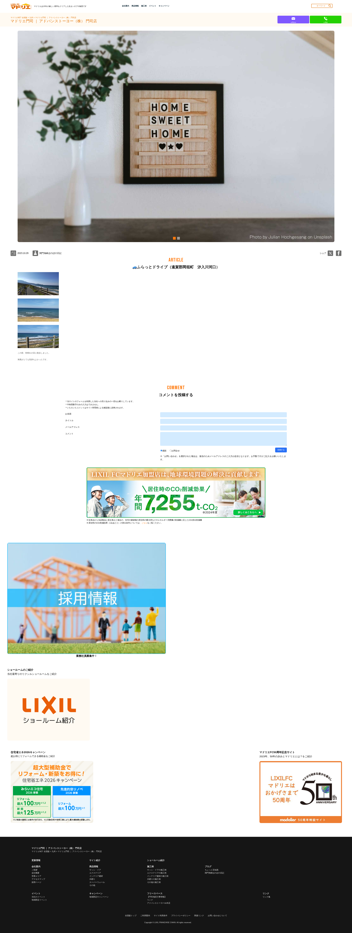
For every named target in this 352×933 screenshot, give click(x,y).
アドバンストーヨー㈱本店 (158, 903)
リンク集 (266, 897)
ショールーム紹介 (156, 860)
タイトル (69, 420)
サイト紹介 (94, 860)
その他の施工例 (154, 882)
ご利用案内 (145, 915)
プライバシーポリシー (180, 915)
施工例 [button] (144, 6)
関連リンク (199, 915)
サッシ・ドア (95, 870)
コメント (69, 433)
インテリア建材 (96, 876)
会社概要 (35, 873)
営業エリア (36, 876)
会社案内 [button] (125, 6)
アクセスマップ (38, 879)
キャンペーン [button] (164, 6)
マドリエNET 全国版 (19, 18)
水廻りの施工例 (154, 879)
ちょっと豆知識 (211, 870)
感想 (164, 451)
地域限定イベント (39, 900)
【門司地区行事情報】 (156, 897)
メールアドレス (72, 427)
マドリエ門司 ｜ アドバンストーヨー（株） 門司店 (55, 18)
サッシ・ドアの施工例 (156, 870)
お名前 (68, 414)
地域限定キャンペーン (99, 897)
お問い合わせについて (217, 915)
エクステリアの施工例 (156, 873)
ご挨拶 (34, 870)
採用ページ (36, 882)
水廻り (92, 879)
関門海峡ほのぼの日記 (214, 873)
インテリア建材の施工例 (157, 876)
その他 (92, 885)
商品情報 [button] (135, 6)
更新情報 (36, 860)
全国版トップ (131, 915)
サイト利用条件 (160, 915)
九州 (31, 18)
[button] (174, 238)
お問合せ (175, 451)
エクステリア (95, 873)
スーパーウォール (97, 882)
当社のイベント (38, 897)
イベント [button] (152, 6)
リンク (150, 900)
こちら (144, 523)
